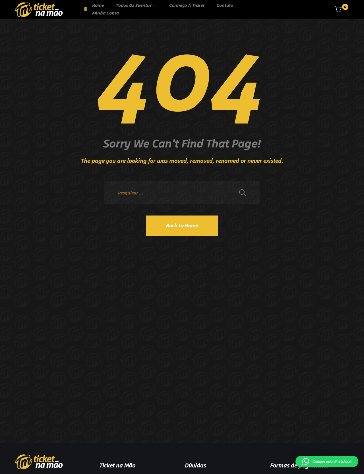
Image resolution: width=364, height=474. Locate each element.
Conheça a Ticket (186, 5)
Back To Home (182, 225)
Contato (225, 5)
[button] (326, 461)
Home (98, 5)
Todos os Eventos (134, 5)
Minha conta (105, 13)
